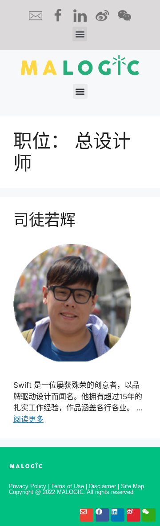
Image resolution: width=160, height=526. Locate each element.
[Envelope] (86, 515)
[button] (79, 34)
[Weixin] (149, 515)
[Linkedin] (117, 515)
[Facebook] (102, 515)
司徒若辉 (44, 219)
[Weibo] (133, 515)
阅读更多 (28, 419)
